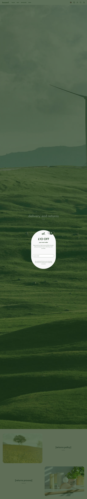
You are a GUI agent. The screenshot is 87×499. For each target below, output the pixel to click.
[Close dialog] (51, 233)
